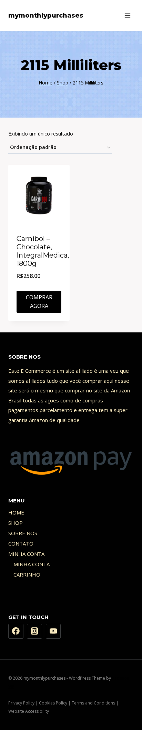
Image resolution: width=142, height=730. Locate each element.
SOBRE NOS (22, 533)
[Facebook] (15, 631)
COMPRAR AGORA (39, 301)
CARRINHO (26, 574)
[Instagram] (34, 631)
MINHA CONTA (26, 553)
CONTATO (20, 543)
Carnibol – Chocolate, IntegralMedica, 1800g (43, 251)
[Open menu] (127, 15)
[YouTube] (53, 631)
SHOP (15, 522)
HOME (16, 512)
